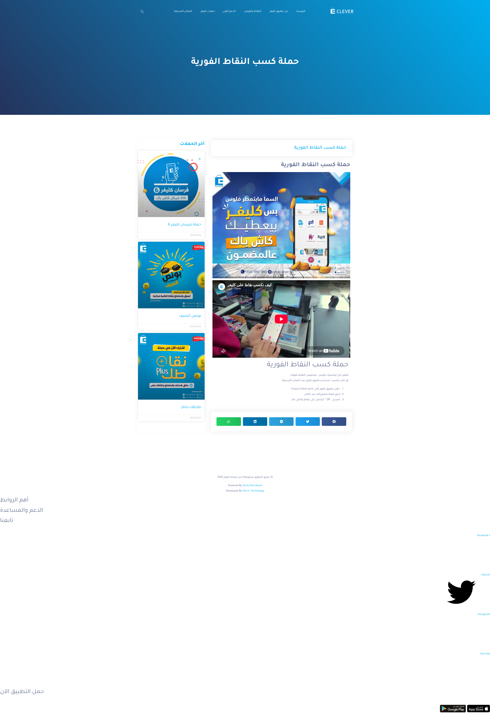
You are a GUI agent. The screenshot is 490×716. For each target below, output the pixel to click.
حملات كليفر (207, 11)
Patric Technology (253, 491)
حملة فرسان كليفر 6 (184, 225)
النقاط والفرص (252, 11)
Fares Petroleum (252, 485)
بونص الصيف (190, 316)
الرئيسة (300, 11)
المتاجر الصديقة (182, 11)
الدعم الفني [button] (229, 11)
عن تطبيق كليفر (278, 11)
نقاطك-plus (191, 407)
